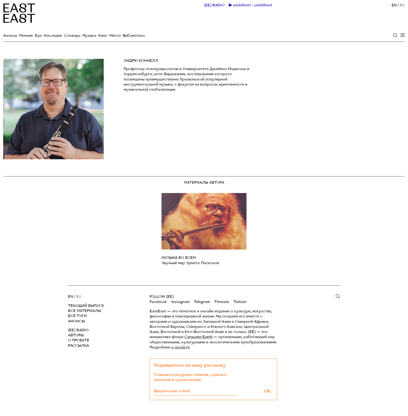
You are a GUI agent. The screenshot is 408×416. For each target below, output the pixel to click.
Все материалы (84, 311)
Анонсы (10, 35)
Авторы (76, 335)
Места (115, 35)
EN (394, 5)
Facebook (158, 302)
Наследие (53, 35)
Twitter (240, 302)
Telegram (202, 302)
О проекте (78, 340)
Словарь (72, 35)
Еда (38, 35)
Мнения (26, 35)
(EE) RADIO (214, 5)
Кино (102, 35)
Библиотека (134, 35)
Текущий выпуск (86, 305)
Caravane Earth (198, 337)
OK (267, 391)
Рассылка (78, 345)
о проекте (180, 347)
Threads (221, 302)
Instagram (180, 302)
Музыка (89, 35)
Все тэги (77, 316)
